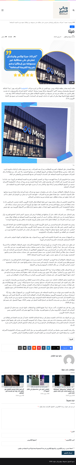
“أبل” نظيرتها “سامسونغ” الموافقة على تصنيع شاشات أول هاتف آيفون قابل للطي (64, 391)
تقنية (66, 22)
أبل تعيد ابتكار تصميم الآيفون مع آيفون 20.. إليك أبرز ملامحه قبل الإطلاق (14, 391)
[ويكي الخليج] (61, 10)
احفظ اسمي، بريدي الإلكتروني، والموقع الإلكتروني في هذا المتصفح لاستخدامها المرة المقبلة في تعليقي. (45, 448)
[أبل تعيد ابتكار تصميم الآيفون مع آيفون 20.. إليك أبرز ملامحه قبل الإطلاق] (12, 381)
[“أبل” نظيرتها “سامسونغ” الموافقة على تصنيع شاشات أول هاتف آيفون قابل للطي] (63, 381)
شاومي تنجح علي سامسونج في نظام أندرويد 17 (38, 390)
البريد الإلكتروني (70, 440)
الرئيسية (70, 22)
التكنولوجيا (24, 88)
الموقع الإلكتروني (32, 440)
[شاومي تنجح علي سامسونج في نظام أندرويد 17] (38, 381)
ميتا (71, 339)
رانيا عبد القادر (67, 37)
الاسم (72, 431)
